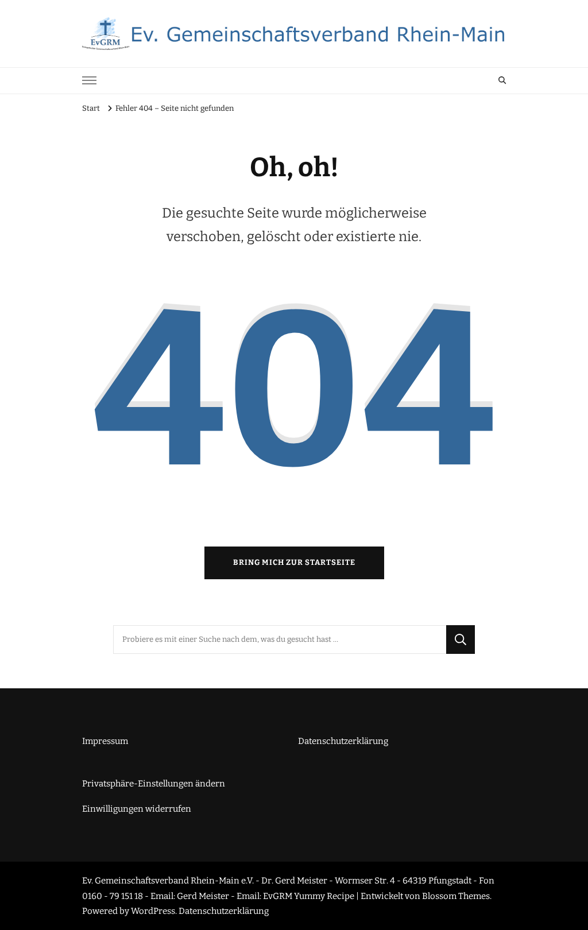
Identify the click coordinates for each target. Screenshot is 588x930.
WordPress (153, 911)
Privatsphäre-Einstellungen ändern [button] (153, 783)
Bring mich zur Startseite (294, 562)
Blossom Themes (456, 896)
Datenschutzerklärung (343, 741)
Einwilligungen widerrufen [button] (136, 809)
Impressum (105, 741)
